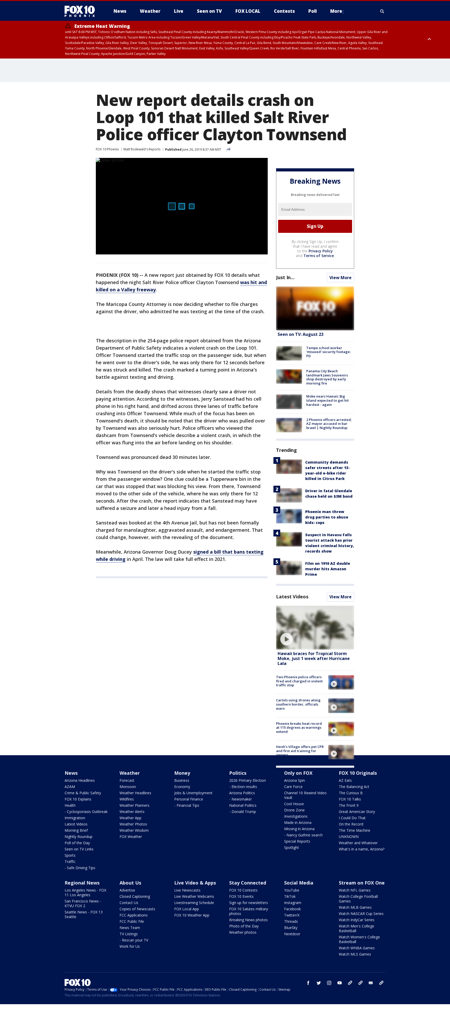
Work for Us (130, 946)
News (71, 773)
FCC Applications (134, 915)
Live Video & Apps (195, 883)
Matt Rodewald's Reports (141, 149)
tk (350, 983)
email (371, 983)
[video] (315, 628)
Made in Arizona (297, 822)
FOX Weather (131, 836)
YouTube (291, 890)
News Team (130, 927)
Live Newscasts (187, 890)
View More (340, 277)
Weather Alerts (132, 811)
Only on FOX (298, 773)
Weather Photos (133, 824)
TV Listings (129, 933)
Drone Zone (294, 810)
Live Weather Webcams (194, 896)
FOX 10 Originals (358, 773)
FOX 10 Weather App (191, 915)
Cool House (294, 803)
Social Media (298, 883)
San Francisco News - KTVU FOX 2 (83, 903)
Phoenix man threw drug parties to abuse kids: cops (326, 517)
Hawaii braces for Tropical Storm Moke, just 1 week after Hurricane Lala (314, 658)
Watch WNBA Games (357, 947)
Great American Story (357, 811)
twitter (319, 983)
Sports (70, 855)
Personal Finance (188, 799)
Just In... (285, 277)
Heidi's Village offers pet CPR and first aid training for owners (300, 750)
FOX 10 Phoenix (107, 149)
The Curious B (351, 792)
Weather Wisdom (134, 830)
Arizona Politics (242, 792)
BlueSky (290, 927)
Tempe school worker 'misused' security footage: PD (328, 351)
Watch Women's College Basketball (359, 939)
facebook (308, 983)
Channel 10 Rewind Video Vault (305, 795)
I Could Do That (352, 817)
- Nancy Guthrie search (303, 834)
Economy (182, 786)
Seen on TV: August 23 (300, 334)
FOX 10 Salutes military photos (248, 911)
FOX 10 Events (241, 896)
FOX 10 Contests (243, 890)
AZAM (70, 786)
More (336, 11)
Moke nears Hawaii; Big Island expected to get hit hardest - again (327, 400)
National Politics (243, 805)
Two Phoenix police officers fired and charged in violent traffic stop (299, 681)
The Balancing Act (354, 786)
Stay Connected (247, 883)
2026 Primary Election (247, 780)
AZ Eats (345, 780)
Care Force (293, 786)
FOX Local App (186, 908)
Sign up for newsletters (248, 902)
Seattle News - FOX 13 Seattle (84, 914)
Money (182, 773)
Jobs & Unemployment (193, 792)
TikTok (290, 896)
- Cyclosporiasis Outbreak (86, 811)
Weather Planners (134, 805)
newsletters (381, 983)
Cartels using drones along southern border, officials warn (298, 704)
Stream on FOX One (362, 883)
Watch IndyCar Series (356, 919)
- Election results (243, 786)
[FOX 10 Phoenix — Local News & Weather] (82, 11)
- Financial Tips (186, 805)
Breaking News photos (248, 919)
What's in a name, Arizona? (361, 849)
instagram (329, 983)
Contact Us (129, 902)
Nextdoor (292, 933)
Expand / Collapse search (382, 11)
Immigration (75, 817)
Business (181, 780)
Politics (237, 773)
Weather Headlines (135, 792)
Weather (130, 773)
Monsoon (128, 786)
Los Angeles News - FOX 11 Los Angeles (85, 892)
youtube (339, 983)
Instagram (292, 902)
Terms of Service (318, 255)
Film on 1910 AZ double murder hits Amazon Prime (327, 569)
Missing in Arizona (299, 828)
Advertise (127, 890)
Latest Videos (292, 596)
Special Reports (297, 841)
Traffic (70, 861)
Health (70, 805)
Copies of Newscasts (137, 908)
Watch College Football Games (358, 899)
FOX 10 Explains (78, 799)
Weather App (130, 817)
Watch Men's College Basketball (356, 928)
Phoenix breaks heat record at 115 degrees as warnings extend (299, 727)
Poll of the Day (77, 842)
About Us (130, 883)
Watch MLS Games (355, 954)
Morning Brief (76, 830)
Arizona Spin (294, 780)
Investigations (296, 816)
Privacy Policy (321, 250)
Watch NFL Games (355, 890)
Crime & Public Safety (83, 792)
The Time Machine (354, 830)
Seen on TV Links (79, 849)
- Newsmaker (240, 799)
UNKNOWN (349, 836)
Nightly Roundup (78, 836)
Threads (291, 921)
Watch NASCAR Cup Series (361, 913)
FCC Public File (132, 921)
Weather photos (243, 932)
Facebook (292, 908)
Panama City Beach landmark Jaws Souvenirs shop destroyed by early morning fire (327, 377)
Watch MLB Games (355, 907)
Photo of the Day (244, 926)
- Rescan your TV (134, 940)
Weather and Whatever (358, 842)
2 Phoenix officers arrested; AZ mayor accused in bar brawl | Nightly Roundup (329, 423)
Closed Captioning (135, 896)
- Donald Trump (242, 811)
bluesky (360, 983)
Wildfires (127, 799)
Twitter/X (291, 915)
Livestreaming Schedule (194, 902)
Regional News (82, 883)
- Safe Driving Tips (80, 867)
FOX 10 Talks (350, 799)
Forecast (127, 780)
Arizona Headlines (80, 780)
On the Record (351, 824)
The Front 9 (349, 805)
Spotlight (291, 847)
